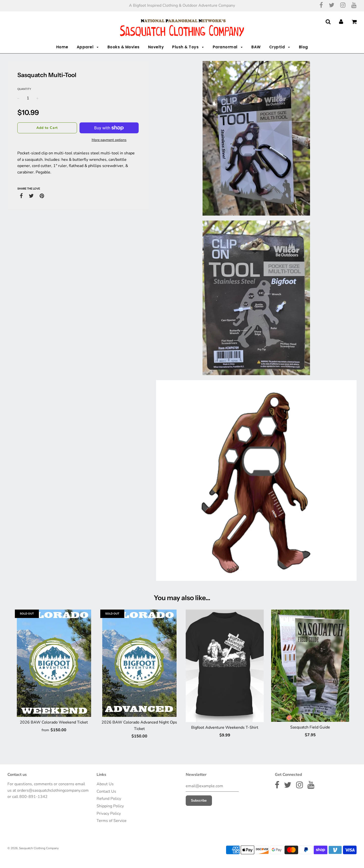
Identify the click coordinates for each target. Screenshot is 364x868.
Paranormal (226, 47)
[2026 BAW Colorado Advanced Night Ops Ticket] (139, 663)
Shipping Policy (110, 806)
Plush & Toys (186, 47)
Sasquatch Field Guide (310, 727)
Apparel (86, 47)
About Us (105, 784)
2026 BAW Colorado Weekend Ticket (54, 722)
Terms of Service (112, 820)
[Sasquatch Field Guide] (310, 666)
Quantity (24, 89)
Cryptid (277, 47)
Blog (303, 47)
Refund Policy (109, 798)
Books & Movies (123, 47)
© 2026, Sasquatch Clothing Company (33, 848)
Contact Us (106, 791)
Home (62, 47)
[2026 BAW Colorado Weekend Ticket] (54, 663)
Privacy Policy (109, 813)
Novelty (156, 47)
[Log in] (341, 22)
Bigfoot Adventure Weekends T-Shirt (224, 727)
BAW (256, 47)
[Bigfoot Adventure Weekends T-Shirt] (225, 666)
